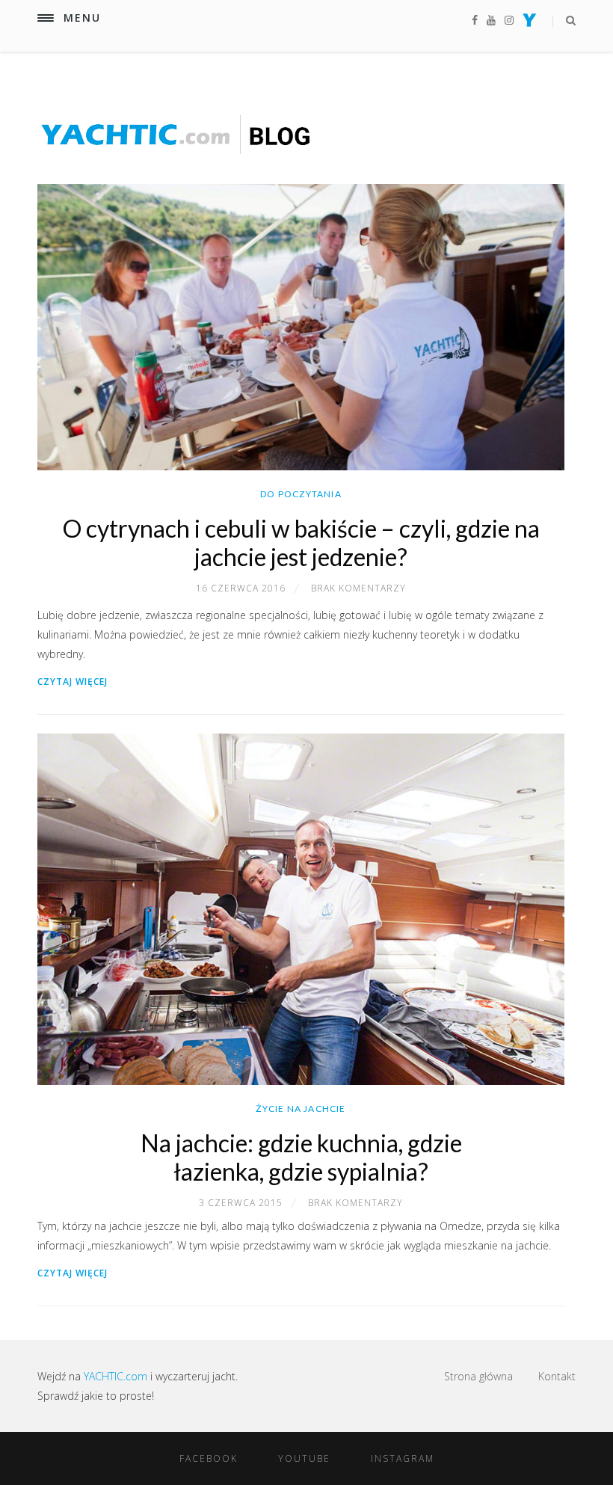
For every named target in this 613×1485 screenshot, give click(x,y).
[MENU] (45, 18)
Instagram (402, 1458)
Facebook (208, 1458)
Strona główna (478, 1376)
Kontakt (557, 1376)
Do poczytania (301, 493)
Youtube (304, 1458)
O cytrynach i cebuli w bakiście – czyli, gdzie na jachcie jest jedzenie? (301, 542)
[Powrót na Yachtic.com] (530, 23)
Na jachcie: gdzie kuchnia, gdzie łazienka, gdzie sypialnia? (301, 1157)
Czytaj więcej (72, 681)
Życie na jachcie (300, 1108)
